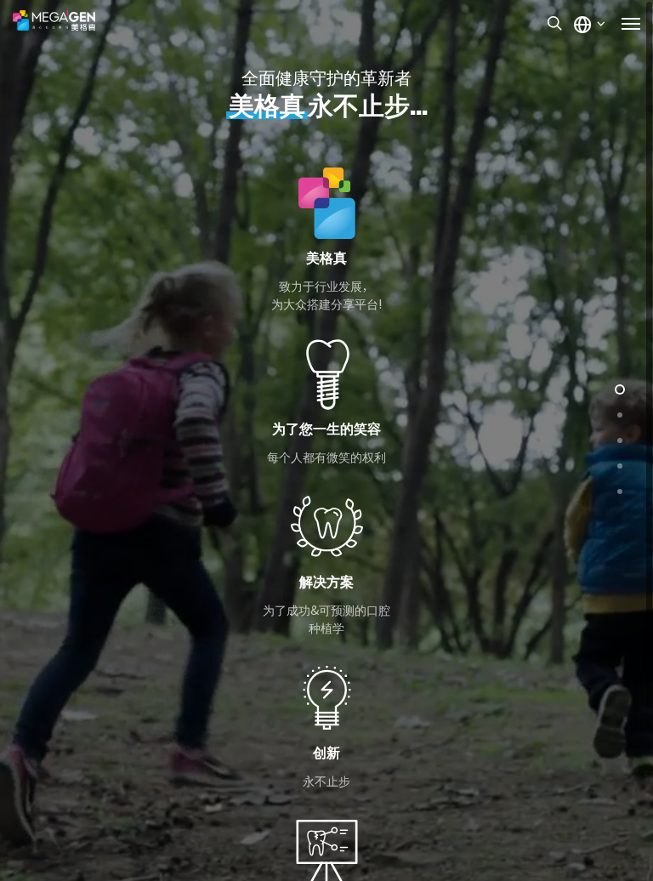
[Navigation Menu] (631, 22)
